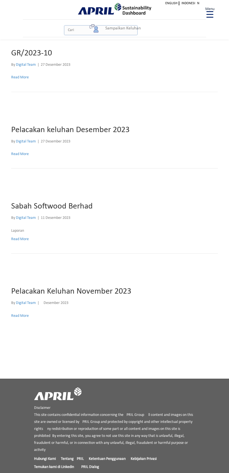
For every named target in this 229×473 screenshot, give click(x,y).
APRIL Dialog (89, 467)
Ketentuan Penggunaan (107, 459)
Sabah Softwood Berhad (52, 206)
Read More (20, 77)
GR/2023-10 (31, 53)
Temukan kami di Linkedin (54, 467)
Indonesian (190, 3)
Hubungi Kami (45, 459)
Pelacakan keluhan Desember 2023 (70, 130)
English (171, 3)
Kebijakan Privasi (144, 459)
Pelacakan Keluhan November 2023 (71, 291)
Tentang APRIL (72, 459)
